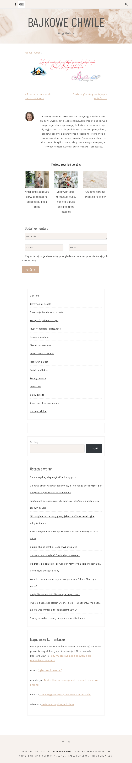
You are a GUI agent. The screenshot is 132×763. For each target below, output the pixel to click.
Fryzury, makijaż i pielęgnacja (46, 328)
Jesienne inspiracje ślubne (57, 704)
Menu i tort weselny (40, 345)
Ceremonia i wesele (40, 304)
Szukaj (34, 442)
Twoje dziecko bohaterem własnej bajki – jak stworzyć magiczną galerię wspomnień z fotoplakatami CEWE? (65, 606)
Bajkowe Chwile (66, 21)
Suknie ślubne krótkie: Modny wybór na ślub (53, 547)
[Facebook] (63, 741)
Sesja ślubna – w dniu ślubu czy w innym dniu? (55, 594)
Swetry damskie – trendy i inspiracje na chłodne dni (58, 618)
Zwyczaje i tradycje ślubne (44, 403)
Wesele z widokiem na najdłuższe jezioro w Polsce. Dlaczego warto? (63, 582)
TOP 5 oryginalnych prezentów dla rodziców (65, 694)
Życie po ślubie (38, 411)
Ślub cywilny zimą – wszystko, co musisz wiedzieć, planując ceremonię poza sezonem (66, 201)
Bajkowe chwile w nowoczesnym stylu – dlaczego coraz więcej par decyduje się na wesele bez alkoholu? (66, 489)
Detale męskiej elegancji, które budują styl (53, 477)
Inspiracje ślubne (39, 337)
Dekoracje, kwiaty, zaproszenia (46, 312)
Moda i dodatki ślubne (42, 353)
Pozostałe (35, 386)
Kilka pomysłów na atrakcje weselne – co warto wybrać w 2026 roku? (64, 535)
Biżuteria (35, 295)
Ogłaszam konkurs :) (50, 670)
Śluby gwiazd (37, 395)
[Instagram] (69, 741)
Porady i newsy (32, 52)
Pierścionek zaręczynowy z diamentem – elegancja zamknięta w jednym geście (64, 504)
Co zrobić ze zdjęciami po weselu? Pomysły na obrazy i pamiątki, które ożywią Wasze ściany (65, 567)
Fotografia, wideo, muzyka (44, 320)
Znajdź (94, 448)
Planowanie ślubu (39, 362)
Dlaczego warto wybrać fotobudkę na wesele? (55, 555)
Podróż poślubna (39, 370)
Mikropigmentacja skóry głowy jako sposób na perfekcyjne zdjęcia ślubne (62, 519)
